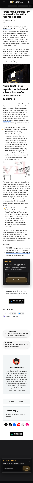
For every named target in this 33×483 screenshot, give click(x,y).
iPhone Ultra (13, 6)
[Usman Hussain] (16, 361)
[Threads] (6, 424)
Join (26, 468)
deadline (13, 112)
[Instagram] (27, 424)
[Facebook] (14, 424)
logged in (16, 415)
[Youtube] (18, 424)
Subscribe (16, 280)
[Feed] (22, 424)
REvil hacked (7, 29)
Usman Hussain (8, 20)
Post (6, 313)
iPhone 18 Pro (23, 6)
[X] (10, 424)
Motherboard (7, 121)
